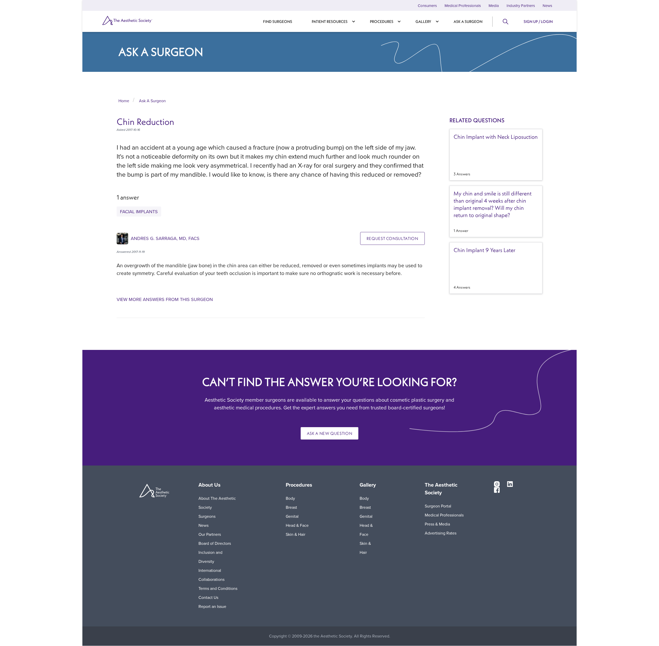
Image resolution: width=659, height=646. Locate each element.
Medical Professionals (463, 5)
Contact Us (208, 597)
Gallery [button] (368, 485)
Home (123, 101)
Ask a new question (329, 433)
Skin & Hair (295, 534)
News (547, 5)
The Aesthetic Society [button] (441, 488)
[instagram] (497, 484)
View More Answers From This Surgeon (165, 299)
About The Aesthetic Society (217, 502)
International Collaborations (211, 574)
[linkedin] (510, 484)
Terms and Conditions (217, 588)
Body (290, 498)
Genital (292, 516)
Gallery (423, 21)
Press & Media (437, 524)
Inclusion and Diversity (210, 556)
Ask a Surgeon (468, 21)
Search (505, 21)
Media (494, 5)
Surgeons (206, 516)
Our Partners (209, 534)
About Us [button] (209, 485)
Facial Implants (139, 211)
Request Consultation (392, 238)
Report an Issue (212, 606)
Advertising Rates (440, 533)
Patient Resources (330, 21)
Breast (291, 507)
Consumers (427, 5)
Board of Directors (214, 543)
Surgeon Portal (438, 506)
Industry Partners (521, 5)
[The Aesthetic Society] (136, 20)
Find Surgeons (277, 21)
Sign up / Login (538, 21)
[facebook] (497, 489)
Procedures (381, 21)
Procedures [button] (299, 485)
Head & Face (297, 525)
